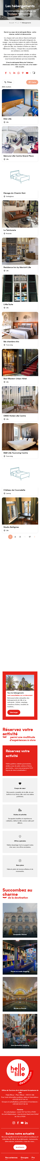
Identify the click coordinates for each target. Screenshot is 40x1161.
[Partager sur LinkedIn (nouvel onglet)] (14, 73)
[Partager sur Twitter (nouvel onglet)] (10, 73)
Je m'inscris (20, 1147)
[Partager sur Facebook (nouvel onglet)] (6, 73)
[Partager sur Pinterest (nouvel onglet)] (23, 73)
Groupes (24, 1157)
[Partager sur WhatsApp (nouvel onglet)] (18, 73)
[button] (33, 72)
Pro (33, 1157)
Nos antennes (11, 1157)
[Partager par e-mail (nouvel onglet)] (27, 73)
